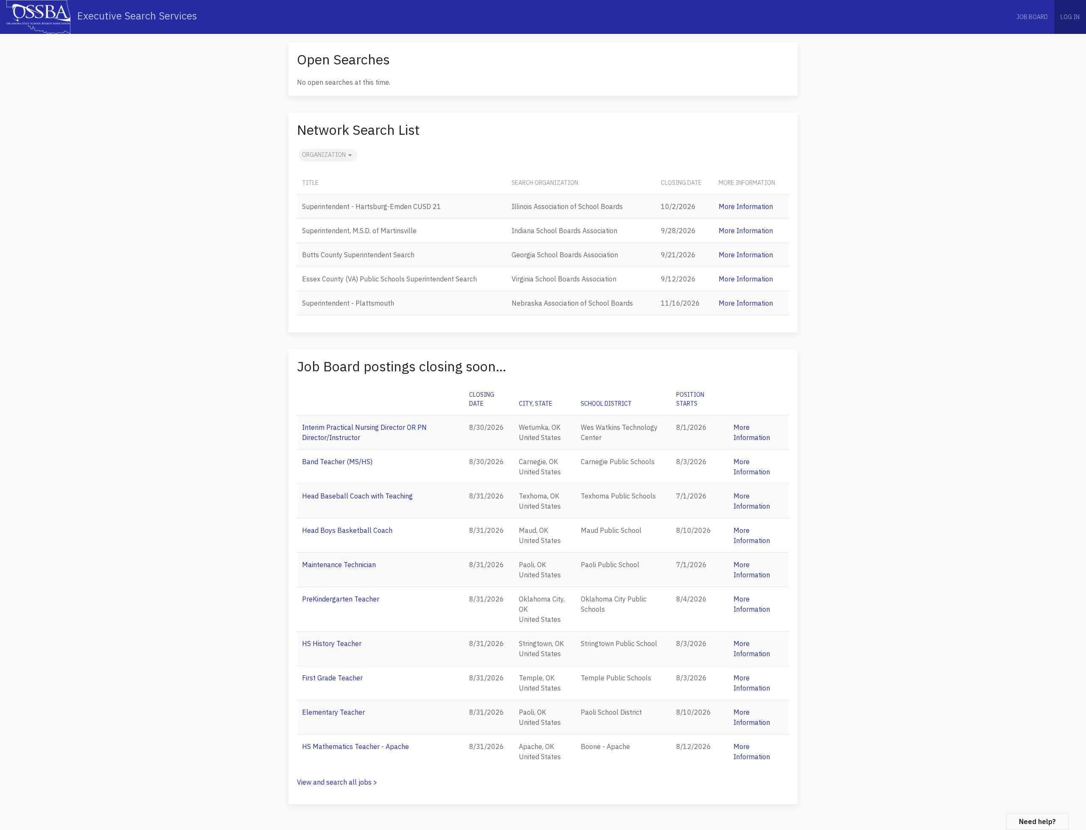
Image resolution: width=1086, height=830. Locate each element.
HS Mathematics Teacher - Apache (355, 746)
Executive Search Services (136, 15)
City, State (535, 403)
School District (606, 403)
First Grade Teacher (332, 678)
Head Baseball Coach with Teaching (357, 496)
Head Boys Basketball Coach (347, 530)
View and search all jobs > (337, 782)
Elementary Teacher (333, 712)
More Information (746, 206)
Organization (324, 155)
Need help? (1037, 821)
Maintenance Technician (339, 564)
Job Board (1032, 17)
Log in (1070, 17)
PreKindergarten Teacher (340, 599)
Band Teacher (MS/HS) (337, 461)
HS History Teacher (331, 643)
